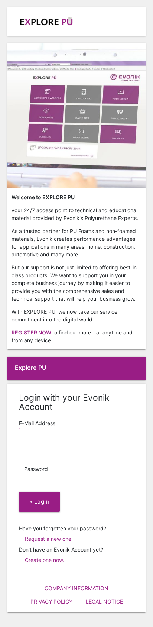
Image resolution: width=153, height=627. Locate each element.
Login (39, 501)
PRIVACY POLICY (51, 601)
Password (36, 469)
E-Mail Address (37, 423)
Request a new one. (49, 539)
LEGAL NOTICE (104, 601)
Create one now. (44, 560)
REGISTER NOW (32, 332)
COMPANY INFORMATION (76, 588)
